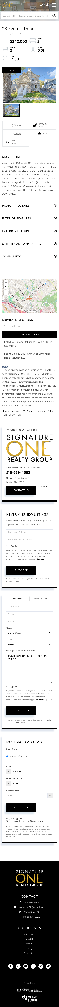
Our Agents (42, 487)
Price (8, 766)
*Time (9, 639)
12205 (50, 411)
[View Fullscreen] (6, 292)
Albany (30, 411)
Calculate (21, 807)
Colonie (40, 411)
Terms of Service (15, 722)
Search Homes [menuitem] (29, 934)
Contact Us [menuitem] (30, 953)
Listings (15, 411)
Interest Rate (12, 790)
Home (5, 411)
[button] (54, 15)
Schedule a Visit (40, 599)
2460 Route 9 (31, 914)
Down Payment (14, 778)
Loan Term (11, 749)
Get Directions (29, 334)
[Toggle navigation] (54, 5)
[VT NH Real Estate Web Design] (29, 998)
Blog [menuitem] (29, 948)
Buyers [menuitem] (29, 939)
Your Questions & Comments (20, 651)
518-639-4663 (18, 472)
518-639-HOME (41, 5)
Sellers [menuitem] (29, 943)
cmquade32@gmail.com (31, 907)
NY (23, 411)
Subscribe (21, 570)
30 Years (13, 756)
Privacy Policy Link (44, 559)
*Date (9, 628)
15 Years (25, 756)
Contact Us (21, 490)
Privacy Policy (46, 720)
